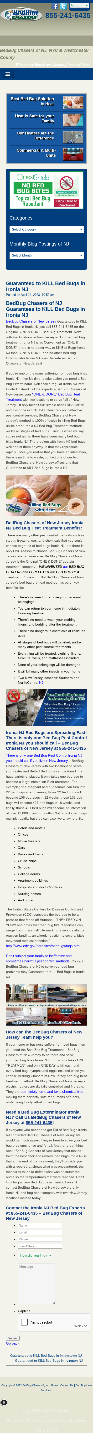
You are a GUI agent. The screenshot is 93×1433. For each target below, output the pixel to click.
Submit (13, 1338)
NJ (41, 682)
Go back (12, 1343)
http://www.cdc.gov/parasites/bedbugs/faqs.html (43, 946)
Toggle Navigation (8, 74)
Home (54, 1385)
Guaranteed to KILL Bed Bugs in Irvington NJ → (51, 1360)
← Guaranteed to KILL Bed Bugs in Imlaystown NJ (44, 1355)
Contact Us (66, 1385)
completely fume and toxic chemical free (52, 1091)
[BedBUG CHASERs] (21, 20)
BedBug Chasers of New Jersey (31, 321)
